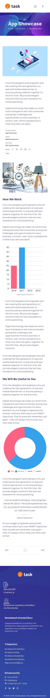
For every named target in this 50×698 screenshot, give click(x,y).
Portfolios (21, 29)
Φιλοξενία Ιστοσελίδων (14, 656)
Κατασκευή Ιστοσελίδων (14, 649)
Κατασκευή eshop (12, 652)
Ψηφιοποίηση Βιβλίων (14, 663)
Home (10, 29)
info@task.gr (9, 592)
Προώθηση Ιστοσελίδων (15, 659)
